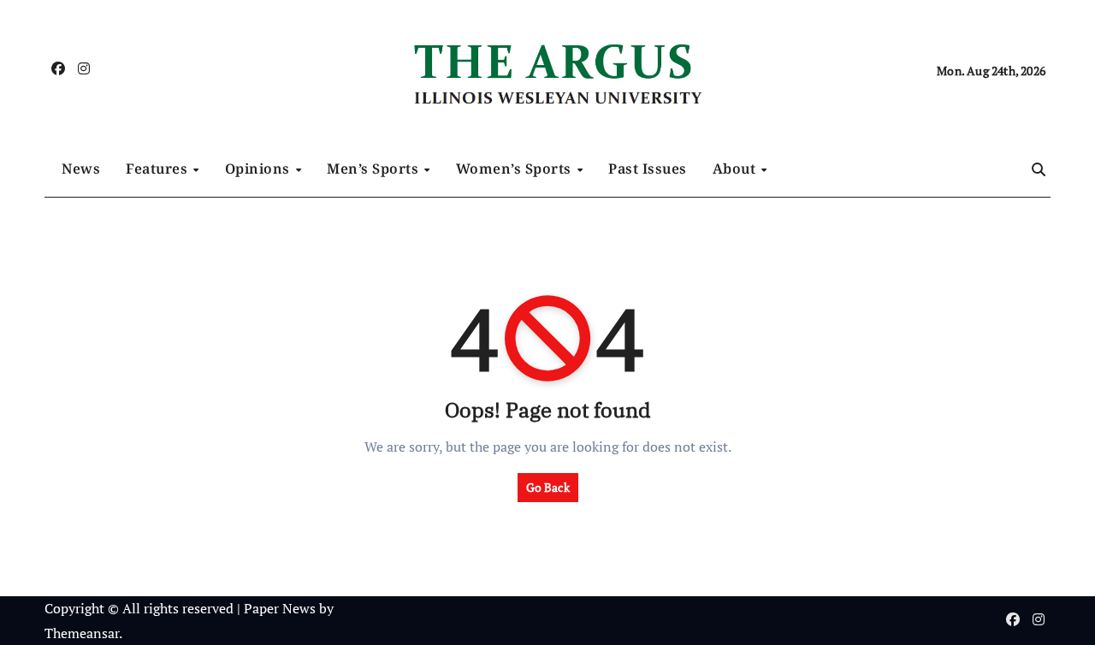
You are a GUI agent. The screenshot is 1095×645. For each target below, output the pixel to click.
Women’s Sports (516, 168)
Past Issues (647, 168)
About (736, 168)
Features (159, 168)
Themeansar (81, 633)
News (81, 168)
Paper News (280, 608)
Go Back (548, 487)
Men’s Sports (375, 168)
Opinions (259, 168)
